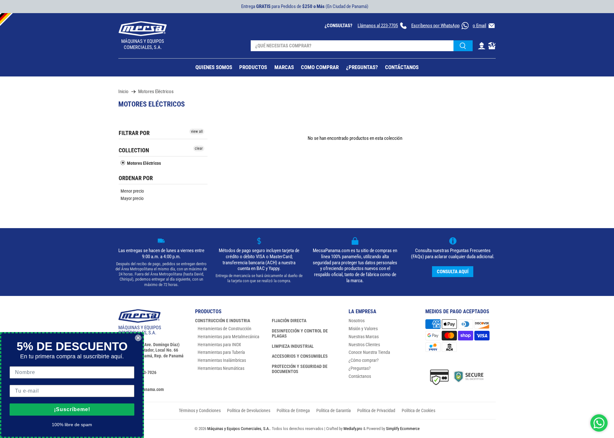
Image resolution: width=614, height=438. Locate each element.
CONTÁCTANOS (402, 67)
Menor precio (132, 191)
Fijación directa (289, 320)
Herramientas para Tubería (221, 352)
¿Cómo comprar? (364, 360)
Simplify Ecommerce (403, 428)
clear (199, 148)
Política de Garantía (333, 410)
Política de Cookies (418, 410)
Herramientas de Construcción (224, 328)
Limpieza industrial (293, 346)
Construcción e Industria (222, 320)
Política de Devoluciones (248, 410)
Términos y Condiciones (200, 410)
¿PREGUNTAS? (362, 67)
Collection (134, 150)
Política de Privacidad (376, 410)
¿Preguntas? (360, 368)
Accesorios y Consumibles (300, 356)
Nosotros (357, 320)
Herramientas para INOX (219, 344)
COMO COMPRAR (320, 67)
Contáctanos (360, 376)
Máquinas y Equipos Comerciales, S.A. (238, 428)
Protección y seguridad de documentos (299, 369)
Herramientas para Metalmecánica (228, 336)
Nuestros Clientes (364, 344)
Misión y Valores (363, 328)
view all (197, 131)
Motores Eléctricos (156, 91)
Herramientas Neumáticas (221, 368)
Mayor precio (132, 198)
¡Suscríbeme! (72, 409)
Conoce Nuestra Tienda (369, 352)
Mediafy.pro (352, 428)
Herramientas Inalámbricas (222, 360)
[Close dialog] (138, 338)
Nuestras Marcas (364, 336)
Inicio (123, 91)
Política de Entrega (293, 410)
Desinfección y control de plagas (300, 333)
